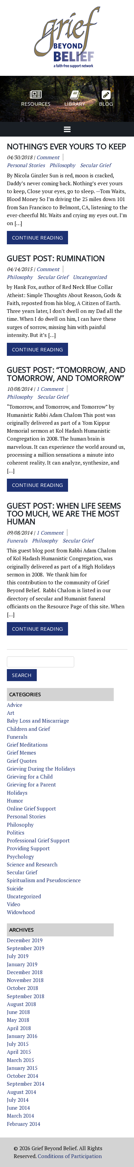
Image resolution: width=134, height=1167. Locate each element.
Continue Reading (37, 237)
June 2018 (18, 1011)
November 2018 (25, 980)
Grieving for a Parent (31, 784)
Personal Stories (26, 816)
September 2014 (25, 1083)
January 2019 (22, 964)
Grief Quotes (22, 760)
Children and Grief (28, 728)
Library (74, 103)
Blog (106, 103)
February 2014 (23, 1123)
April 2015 (19, 1051)
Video (13, 904)
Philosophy (20, 824)
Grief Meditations (27, 744)
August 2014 (21, 1091)
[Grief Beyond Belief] (67, 68)
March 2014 (20, 1115)
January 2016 (22, 1035)
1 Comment (50, 388)
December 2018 (25, 972)
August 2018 (21, 1004)
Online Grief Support (31, 808)
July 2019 (18, 956)
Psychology (20, 856)
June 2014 (18, 1107)
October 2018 (22, 987)
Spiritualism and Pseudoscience (44, 880)
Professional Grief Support (38, 840)
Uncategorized (24, 896)
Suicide (15, 888)
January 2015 (22, 1067)
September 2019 (25, 948)
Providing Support (28, 848)
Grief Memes (21, 752)
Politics (15, 832)
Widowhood (21, 912)
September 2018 (25, 996)
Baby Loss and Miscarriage (38, 720)
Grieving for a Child (30, 776)
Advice (14, 704)
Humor (15, 800)
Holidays (17, 792)
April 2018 (19, 1028)
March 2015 (20, 1060)
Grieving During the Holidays (41, 768)
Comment (47, 157)
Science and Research (32, 864)
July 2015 (18, 1043)
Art (10, 712)
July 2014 (18, 1099)
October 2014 (22, 1075)
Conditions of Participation (70, 1156)
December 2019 (25, 940)
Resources (36, 103)
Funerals (17, 736)
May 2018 (18, 1019)
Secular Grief (22, 872)
